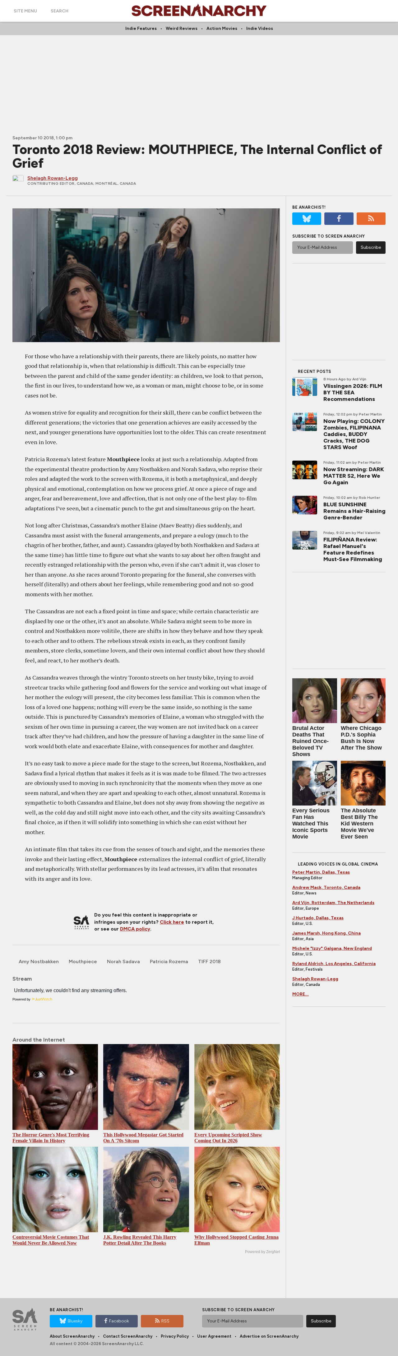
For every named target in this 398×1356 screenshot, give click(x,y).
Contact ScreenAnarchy (127, 1336)
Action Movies (221, 28)
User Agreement (214, 1336)
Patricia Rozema (169, 961)
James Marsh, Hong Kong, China (326, 933)
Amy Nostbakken (39, 961)
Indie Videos (259, 28)
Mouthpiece (83, 961)
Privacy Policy (175, 1336)
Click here (172, 922)
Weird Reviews (181, 28)
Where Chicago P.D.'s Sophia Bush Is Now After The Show (361, 738)
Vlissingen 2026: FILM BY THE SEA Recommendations (352, 392)
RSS (165, 1321)
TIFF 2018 (209, 961)
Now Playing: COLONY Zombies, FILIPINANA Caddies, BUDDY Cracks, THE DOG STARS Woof (354, 434)
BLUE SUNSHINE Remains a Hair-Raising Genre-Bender (354, 511)
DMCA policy (135, 929)
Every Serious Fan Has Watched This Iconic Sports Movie (311, 823)
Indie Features (141, 28)
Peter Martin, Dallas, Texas (321, 872)
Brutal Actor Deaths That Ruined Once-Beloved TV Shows (310, 741)
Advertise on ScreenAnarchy (269, 1336)
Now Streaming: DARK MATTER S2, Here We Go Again (353, 476)
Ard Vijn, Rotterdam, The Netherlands (333, 902)
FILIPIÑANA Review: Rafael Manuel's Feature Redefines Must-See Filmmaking (352, 549)
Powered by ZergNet (262, 1252)
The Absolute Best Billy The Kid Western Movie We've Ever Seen (359, 823)
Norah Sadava (123, 961)
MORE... (300, 994)
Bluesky (75, 1321)
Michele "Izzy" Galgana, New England (332, 948)
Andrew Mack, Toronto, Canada (326, 887)
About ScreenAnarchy (72, 1336)
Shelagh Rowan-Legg (315, 979)
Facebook (119, 1321)
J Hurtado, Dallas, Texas (318, 918)
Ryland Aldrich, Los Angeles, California (334, 963)
